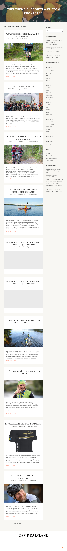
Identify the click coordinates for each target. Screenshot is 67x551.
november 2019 (49, 97)
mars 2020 (48, 92)
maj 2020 (48, 90)
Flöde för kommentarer (51, 158)
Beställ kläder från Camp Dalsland (23, 424)
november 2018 (49, 121)
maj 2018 (48, 131)
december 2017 (49, 136)
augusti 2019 (49, 102)
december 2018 (49, 119)
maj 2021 (48, 78)
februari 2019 (49, 114)
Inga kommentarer (34, 38)
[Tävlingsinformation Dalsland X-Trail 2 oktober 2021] (23, 51)
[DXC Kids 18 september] (23, 101)
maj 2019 (48, 109)
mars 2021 (48, 83)
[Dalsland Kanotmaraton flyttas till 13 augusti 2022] (23, 338)
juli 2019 (48, 104)
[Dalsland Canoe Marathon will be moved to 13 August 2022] (23, 259)
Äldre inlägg (18, 523)
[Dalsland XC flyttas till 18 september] (23, 493)
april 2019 (48, 112)
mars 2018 (48, 134)
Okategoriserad (49, 145)
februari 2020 (49, 95)
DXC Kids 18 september (23, 86)
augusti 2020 (49, 85)
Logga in (48, 153)
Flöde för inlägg (50, 155)
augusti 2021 (49, 73)
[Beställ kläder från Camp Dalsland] (23, 440)
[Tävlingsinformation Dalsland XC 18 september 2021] (23, 154)
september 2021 (50, 70)
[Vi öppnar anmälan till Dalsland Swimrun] (23, 389)
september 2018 (50, 124)
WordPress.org (49, 160)
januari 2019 (49, 117)
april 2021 (48, 80)
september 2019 (50, 100)
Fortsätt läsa (18, 76)
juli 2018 (48, 129)
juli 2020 (48, 87)
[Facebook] (62, 547)
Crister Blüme (12, 38)
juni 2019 (48, 107)
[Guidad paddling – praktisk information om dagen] (23, 207)
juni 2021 (48, 75)
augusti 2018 (49, 126)
